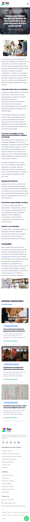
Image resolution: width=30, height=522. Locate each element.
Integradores (5, 492)
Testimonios (5, 478)
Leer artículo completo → (11, 341)
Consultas (4, 467)
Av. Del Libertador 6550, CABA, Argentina (14, 506)
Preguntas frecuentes (8, 489)
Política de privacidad (19, 515)
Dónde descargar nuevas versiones (12, 456)
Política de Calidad (7, 515)
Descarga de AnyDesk (8, 462)
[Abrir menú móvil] (28, 3)
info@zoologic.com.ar (10, 503)
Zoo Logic (4, 257)
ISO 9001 (4, 518)
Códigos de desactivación (9, 459)
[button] (26, 518)
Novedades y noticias (8, 481)
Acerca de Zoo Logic (7, 475)
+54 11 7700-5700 (9, 500)
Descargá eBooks (6, 483)
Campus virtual (6, 465)
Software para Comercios (18, 11)
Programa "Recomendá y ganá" (11, 453)
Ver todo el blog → (7, 304)
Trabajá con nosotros (8, 486)
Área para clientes (7, 451)
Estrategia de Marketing (12, 10)
